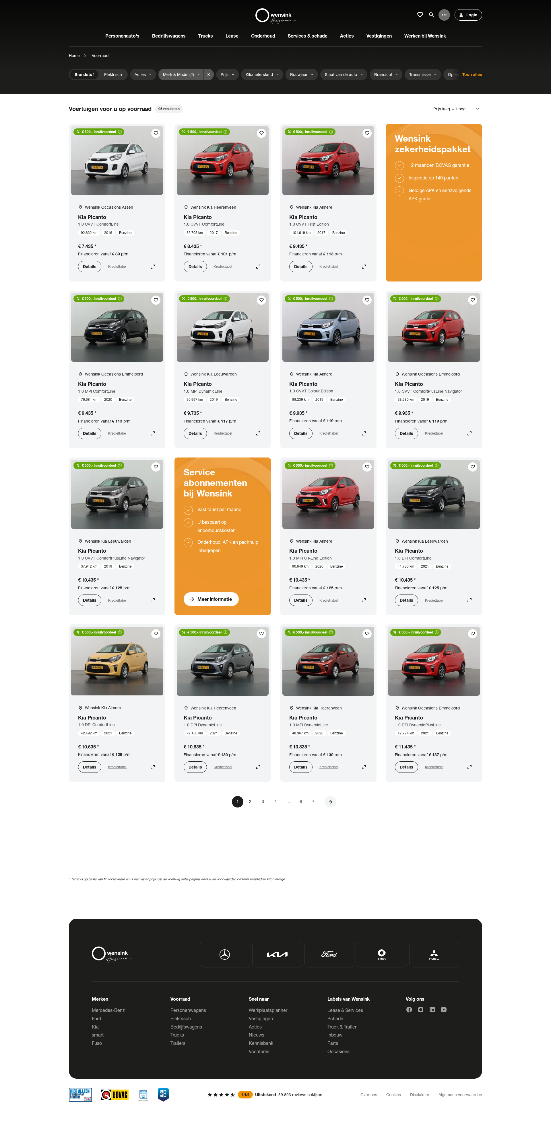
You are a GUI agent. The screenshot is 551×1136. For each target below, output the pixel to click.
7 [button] (313, 801)
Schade (335, 1018)
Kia (95, 1026)
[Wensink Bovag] (115, 1095)
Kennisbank (261, 1043)
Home (74, 55)
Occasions (338, 1051)
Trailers (177, 1043)
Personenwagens (188, 1010)
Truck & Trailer (341, 1026)
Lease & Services (345, 1010)
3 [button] (263, 801)
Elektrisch (180, 1018)
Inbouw (334, 1034)
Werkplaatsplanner (268, 1010)
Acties (255, 1026)
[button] (330, 801)
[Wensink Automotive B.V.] (275, 15)
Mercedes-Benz (108, 1010)
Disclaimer (419, 1094)
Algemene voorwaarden (460, 1094)
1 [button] (237, 801)
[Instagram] (420, 1009)
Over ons (368, 1094)
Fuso (97, 1043)
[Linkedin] (432, 1009)
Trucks (177, 1034)
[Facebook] (409, 1009)
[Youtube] (443, 1009)
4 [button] (275, 801)
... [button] (288, 801)
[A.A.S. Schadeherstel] (163, 1095)
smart (98, 1034)
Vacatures (259, 1051)
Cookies (393, 1094)
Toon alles (472, 74)
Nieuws (256, 1034)
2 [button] (250, 801)
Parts (332, 1043)
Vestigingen (261, 1018)
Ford (96, 1018)
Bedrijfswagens (186, 1026)
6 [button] (301, 801)
